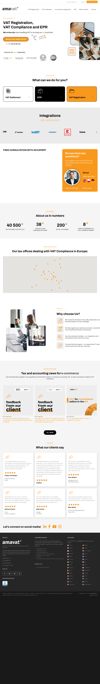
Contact (93, 9)
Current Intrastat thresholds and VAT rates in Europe (50, 558)
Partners (39, 557)
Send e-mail (86, 188)
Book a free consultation (16, 39)
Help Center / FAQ (41, 549)
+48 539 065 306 (15, 44)
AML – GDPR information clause (52, 593)
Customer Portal (41, 550)
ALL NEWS (50, 432)
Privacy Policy (39, 593)
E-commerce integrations (63, 9)
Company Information (7, 593)
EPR (75, 9)
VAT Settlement (47, 9)
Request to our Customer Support (45, 553)
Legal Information (18, 593)
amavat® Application (71, 2)
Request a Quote (92, 1)
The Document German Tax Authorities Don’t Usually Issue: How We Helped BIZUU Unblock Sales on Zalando (17, 420)
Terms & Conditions (30, 593)
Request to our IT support (43, 555)
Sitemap (9, 595)
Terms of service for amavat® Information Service (24, 595)
